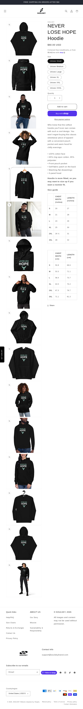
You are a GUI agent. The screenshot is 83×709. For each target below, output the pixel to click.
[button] (62, 15)
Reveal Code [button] (41, 43)
